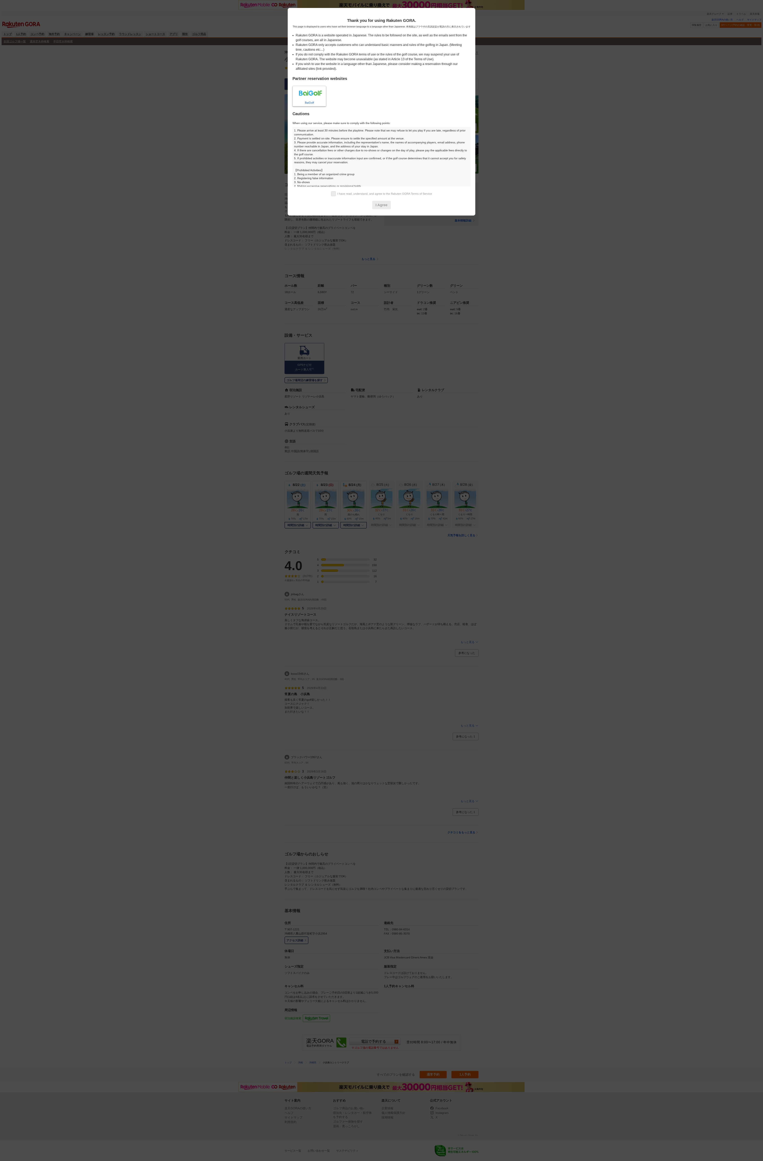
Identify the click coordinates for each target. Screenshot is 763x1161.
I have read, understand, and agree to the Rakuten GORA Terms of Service (384, 193)
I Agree (381, 205)
